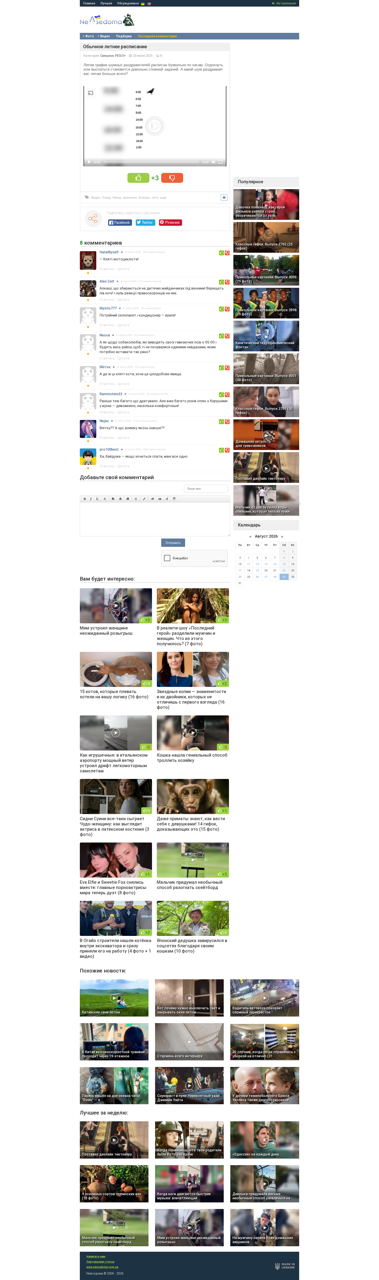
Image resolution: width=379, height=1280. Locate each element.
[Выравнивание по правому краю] (127, 498)
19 (257, 570)
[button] (155, 126)
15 (284, 564)
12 (257, 564)
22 (284, 570)
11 (248, 564)
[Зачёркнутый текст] (105, 498)
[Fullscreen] (220, 162)
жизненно (130, 197)
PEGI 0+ (120, 55)
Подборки (124, 36)
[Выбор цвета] (144, 498)
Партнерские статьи (100, 1261)
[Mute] (213, 162)
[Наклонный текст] (91, 498)
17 (239, 570)
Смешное (107, 55)
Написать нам (95, 1256)
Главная (89, 3)
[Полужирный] (84, 498)
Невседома (115, 24)
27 (266, 576)
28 (274, 576)
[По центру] (120, 498)
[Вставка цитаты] (160, 498)
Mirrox (105, 367)
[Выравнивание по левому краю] (113, 498)
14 (274, 564)
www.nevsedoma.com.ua (102, 1267)
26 (257, 576)
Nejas (104, 421)
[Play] (89, 162)
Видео (105, 36)
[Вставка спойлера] (174, 498)
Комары (144, 197)
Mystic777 (108, 308)
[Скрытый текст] (152, 498)
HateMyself (109, 252)
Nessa (105, 335)
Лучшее (106, 3)
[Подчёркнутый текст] (97, 498)
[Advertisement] (266, 108)
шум (163, 197)
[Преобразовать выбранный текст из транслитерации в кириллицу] (167, 498)
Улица (106, 197)
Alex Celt (107, 281)
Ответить (107, 269)
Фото (89, 36)
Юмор (117, 197)
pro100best (109, 449)
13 (266, 564)
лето (155, 197)
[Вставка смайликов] (136, 498)
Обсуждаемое (128, 3)
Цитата (123, 269)
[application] (155, 126)
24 (239, 576)
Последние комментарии (157, 36)
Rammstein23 (111, 394)
